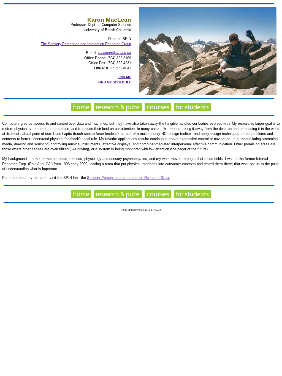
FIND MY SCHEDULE (114, 82)
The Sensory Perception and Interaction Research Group (86, 44)
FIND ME (124, 77)
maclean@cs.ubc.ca (114, 53)
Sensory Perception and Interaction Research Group (128, 178)
